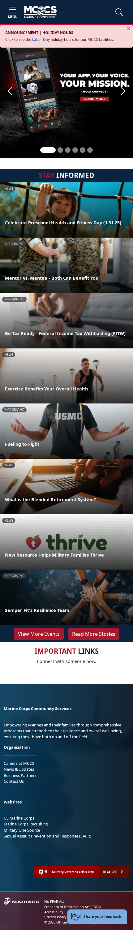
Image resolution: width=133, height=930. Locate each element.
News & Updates (19, 769)
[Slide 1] (48, 150)
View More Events (39, 634)
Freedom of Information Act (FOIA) (72, 906)
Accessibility (53, 912)
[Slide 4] (75, 150)
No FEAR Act (54, 901)
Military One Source (22, 830)
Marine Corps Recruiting (26, 824)
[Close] (128, 28)
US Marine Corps (19, 818)
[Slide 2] (60, 150)
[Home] (40, 12)
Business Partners (20, 775)
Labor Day (41, 39)
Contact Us (14, 781)
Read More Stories (93, 634)
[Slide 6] (90, 150)
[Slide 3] (68, 150)
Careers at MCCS (19, 763)
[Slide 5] (82, 150)
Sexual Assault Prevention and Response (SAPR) (47, 836)
